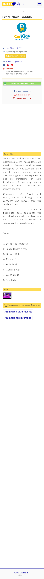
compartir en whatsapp (22, 83)
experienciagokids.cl (14, 61)
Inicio (4, 12)
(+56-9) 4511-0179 (14, 48)
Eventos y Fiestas (14, 12)
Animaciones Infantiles (18, 317)
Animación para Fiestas (32, 12)
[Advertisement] (22, 127)
